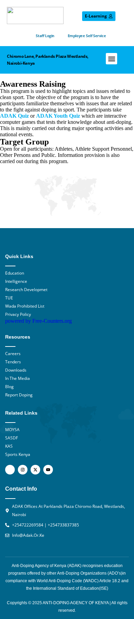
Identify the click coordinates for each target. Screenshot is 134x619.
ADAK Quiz (14, 116)
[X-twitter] (35, 469)
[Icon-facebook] (10, 469)
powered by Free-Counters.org (38, 321)
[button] (111, 58)
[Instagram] (22, 469)
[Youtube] (48, 469)
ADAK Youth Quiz (58, 116)
